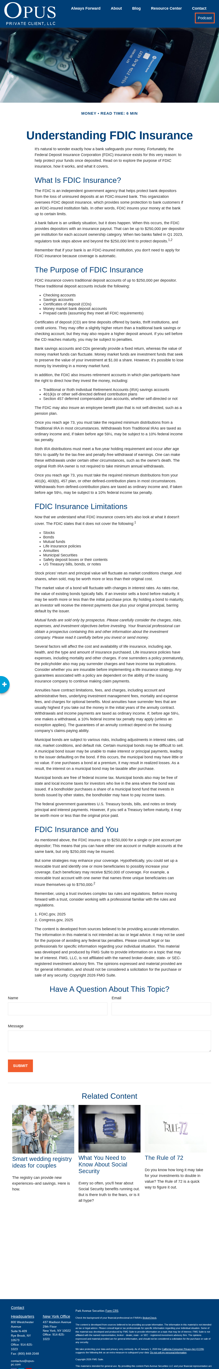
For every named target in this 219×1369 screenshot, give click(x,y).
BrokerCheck (150, 1317)
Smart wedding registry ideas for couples (42, 1162)
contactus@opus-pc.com (23, 1362)
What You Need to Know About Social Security (102, 1164)
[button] (85, 8)
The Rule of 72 (164, 1158)
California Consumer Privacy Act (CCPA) (183, 1349)
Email (116, 998)
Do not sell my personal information (168, 1352)
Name (13, 998)
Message (16, 1026)
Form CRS (111, 1310)
